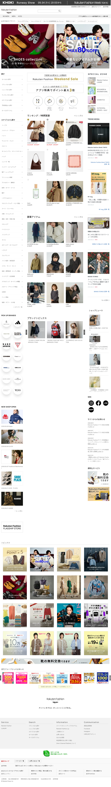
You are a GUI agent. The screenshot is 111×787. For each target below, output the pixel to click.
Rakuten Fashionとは (62, 728)
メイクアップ (6, 234)
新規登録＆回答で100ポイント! (80, 6)
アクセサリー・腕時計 (8, 182)
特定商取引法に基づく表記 (64, 740)
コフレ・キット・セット (9, 266)
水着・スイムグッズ (8, 214)
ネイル (4, 240)
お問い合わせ (60, 734)
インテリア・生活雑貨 (8, 276)
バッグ (4, 156)
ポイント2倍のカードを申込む (67, 771)
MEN (14, 16)
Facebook (87, 728)
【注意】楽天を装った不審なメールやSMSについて (55, 686)
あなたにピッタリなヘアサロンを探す (12, 771)
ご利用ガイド (60, 731)
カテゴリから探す (7, 100)
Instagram (87, 731)
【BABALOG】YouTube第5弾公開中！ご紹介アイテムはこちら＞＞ (98, 348)
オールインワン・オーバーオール (11, 151)
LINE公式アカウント (90, 734)
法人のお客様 (60, 737)
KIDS (20, 16)
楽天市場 (105, 6)
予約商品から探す (7, 105)
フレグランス (6, 255)
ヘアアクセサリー (7, 198)
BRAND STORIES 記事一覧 (101, 292)
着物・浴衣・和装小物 (8, 219)
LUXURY (4, 728)
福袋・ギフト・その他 (8, 302)
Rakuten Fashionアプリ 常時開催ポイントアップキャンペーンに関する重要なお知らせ (98, 442)
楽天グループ (96, 6)
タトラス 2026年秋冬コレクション (54, 21)
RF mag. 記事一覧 (104, 209)
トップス (4, 125)
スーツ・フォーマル (8, 208)
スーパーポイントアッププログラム (66, 726)
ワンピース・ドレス (8, 141)
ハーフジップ (81, 21)
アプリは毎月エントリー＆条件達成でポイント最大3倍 (93, 16)
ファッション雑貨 (7, 177)
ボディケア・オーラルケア (9, 245)
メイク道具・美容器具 (8, 260)
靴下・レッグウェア (8, 172)
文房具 (4, 292)
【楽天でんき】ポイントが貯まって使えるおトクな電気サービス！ (34, 765)
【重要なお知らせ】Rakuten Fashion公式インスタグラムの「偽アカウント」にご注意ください (98, 459)
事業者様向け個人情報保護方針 (30, 779)
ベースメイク (6, 229)
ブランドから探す (7, 84)
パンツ (4, 135)
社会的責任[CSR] (46, 779)
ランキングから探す (8, 95)
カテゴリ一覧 (18, 307)
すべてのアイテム (7, 110)
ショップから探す (7, 90)
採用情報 (55, 779)
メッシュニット (92, 21)
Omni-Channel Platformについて (66, 743)
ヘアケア (4, 250)
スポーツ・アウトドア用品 (9, 287)
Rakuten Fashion (18, 11)
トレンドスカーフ (36, 21)
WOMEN (6, 16)
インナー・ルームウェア (9, 167)
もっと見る (19, 511)
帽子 (3, 193)
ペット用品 (5, 297)
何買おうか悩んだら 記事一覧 (100, 244)
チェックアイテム (23, 21)
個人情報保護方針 (13, 779)
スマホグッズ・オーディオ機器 (11, 281)
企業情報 (3, 779)
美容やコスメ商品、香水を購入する (41, 771)
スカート (4, 146)
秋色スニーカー (70, 21)
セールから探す (6, 79)
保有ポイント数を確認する (94, 771)
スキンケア (5, 224)
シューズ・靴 (6, 161)
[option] (27, 46)
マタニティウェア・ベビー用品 (11, 203)
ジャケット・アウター (8, 130)
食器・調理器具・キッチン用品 (11, 271)
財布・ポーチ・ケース (8, 188)
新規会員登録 (88, 726)
